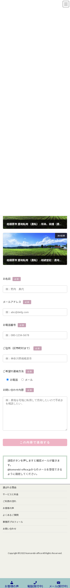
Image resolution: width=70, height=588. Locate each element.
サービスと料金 (10, 494)
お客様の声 (8, 508)
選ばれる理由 (9, 487)
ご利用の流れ (9, 501)
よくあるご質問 (10, 515)
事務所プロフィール (13, 521)
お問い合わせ (9, 528)
